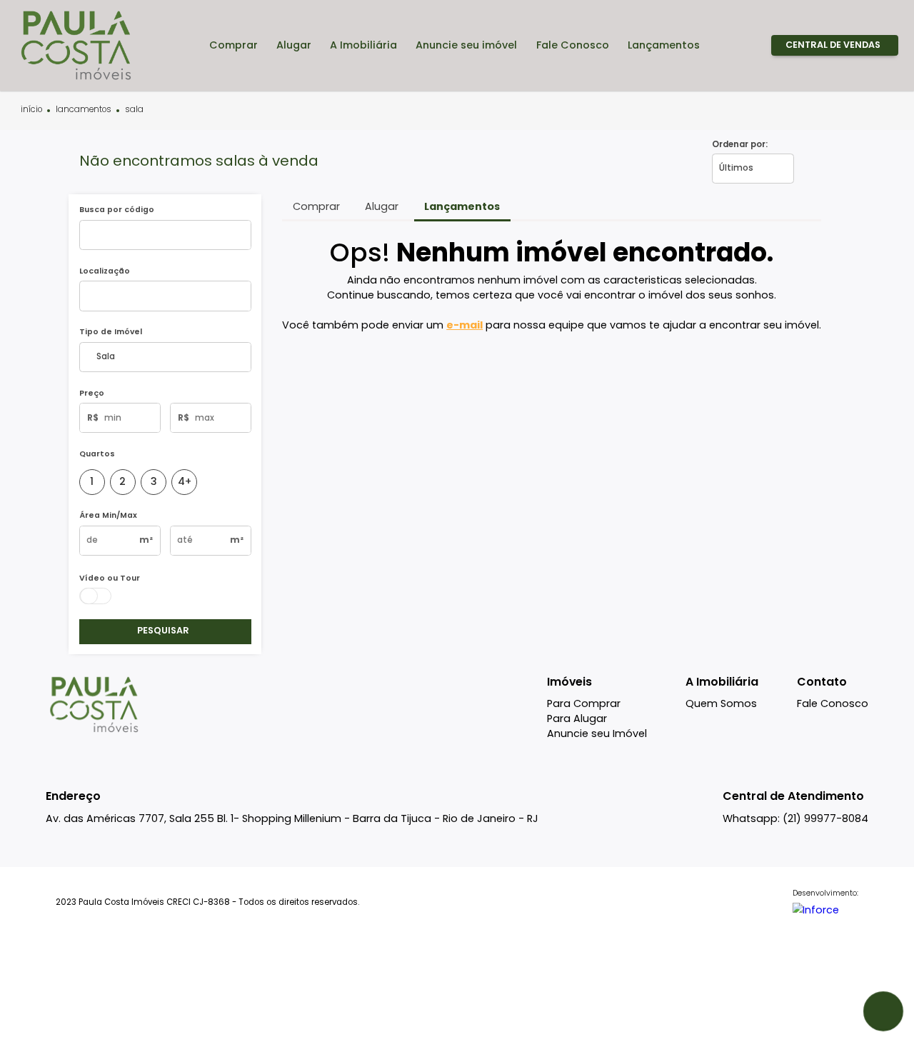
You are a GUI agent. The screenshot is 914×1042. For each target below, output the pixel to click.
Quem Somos (721, 703)
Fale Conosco (832, 703)
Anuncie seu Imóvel (597, 733)
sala (134, 110)
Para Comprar (584, 703)
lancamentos (83, 110)
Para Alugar (577, 718)
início (31, 110)
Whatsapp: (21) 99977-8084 (795, 818)
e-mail (464, 325)
